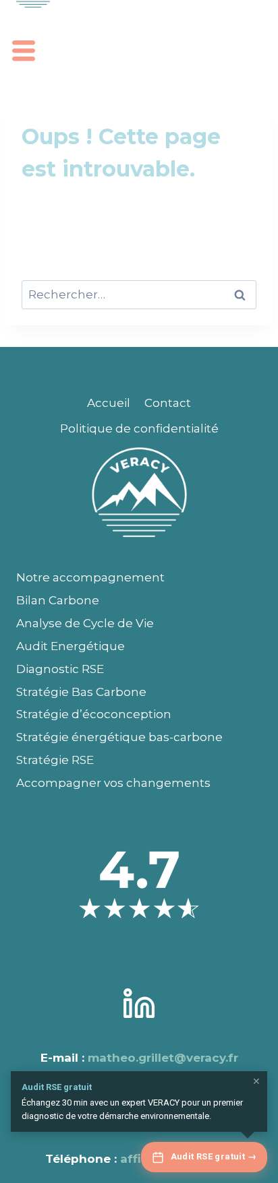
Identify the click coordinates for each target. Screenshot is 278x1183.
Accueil (108, 403)
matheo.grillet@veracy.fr (163, 1057)
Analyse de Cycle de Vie (85, 623)
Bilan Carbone (57, 600)
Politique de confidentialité (139, 428)
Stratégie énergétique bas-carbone (119, 737)
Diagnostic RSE (60, 669)
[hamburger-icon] (22, 52)
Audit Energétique (70, 646)
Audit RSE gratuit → (213, 1156)
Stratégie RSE (55, 760)
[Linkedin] (139, 1003)
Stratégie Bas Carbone (81, 692)
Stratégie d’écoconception (93, 714)
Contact (167, 403)
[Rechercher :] (139, 294)
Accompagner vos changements (113, 783)
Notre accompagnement (90, 577)
